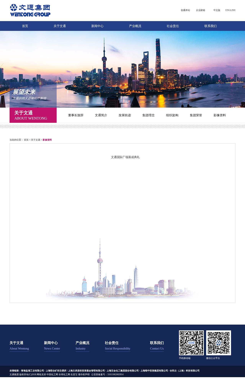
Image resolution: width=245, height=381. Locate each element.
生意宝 (74, 374)
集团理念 (148, 115)
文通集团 (14, 374)
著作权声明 (84, 374)
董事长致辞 (75, 115)
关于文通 (60, 26)
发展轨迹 (125, 115)
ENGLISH (230, 10)
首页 (25, 26)
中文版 (216, 10)
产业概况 (135, 26)
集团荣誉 (196, 115)
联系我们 (210, 26)
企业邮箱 (200, 10)
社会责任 (173, 26)
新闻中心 (97, 26)
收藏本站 (185, 10)
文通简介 (101, 115)
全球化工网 (64, 374)
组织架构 (172, 115)
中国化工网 (52, 374)
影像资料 (220, 115)
